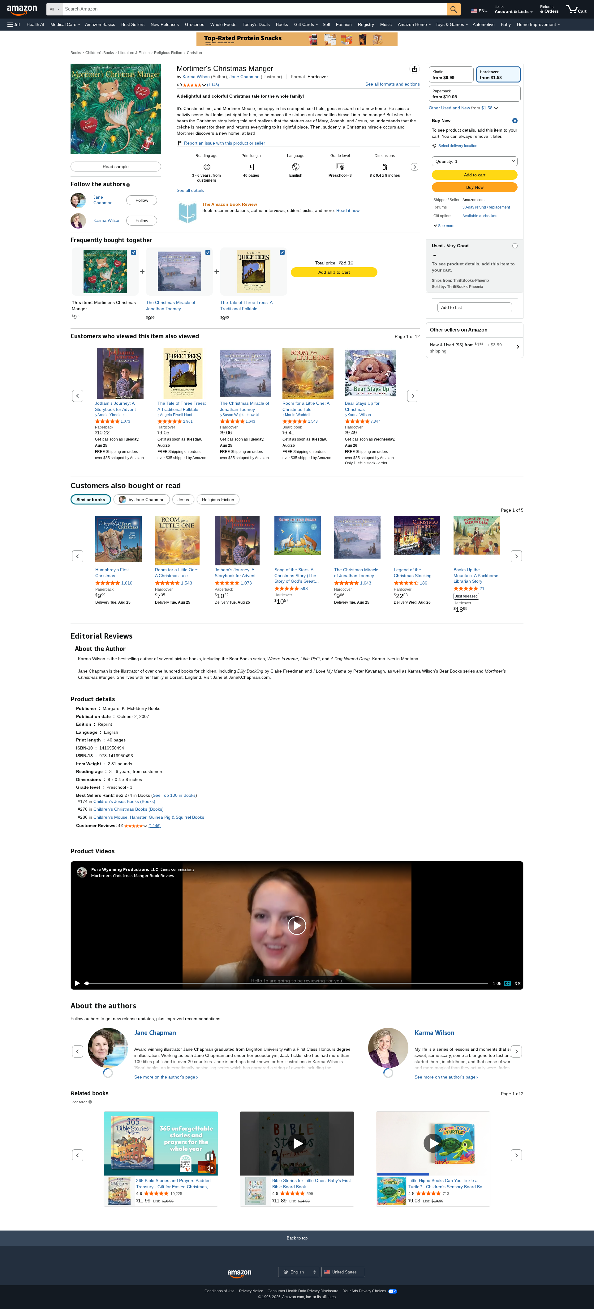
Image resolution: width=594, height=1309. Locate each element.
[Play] (76, 983)
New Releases (165, 24)
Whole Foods (223, 24)
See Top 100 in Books (174, 795)
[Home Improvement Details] (558, 24)
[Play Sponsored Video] (297, 1144)
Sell (326, 24)
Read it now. (348, 210)
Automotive (484, 24)
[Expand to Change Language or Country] (486, 11)
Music (386, 24)
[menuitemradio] (507, 983)
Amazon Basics (100, 24)
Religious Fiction (168, 53)
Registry (366, 24)
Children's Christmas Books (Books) (128, 809)
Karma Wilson (196, 76)
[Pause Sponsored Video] (210, 1157)
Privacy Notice (251, 1291)
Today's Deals (256, 24)
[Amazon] (22, 9)
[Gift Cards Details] (317, 24)
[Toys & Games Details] (467, 24)
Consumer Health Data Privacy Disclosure (303, 1291)
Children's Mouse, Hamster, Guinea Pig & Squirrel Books (148, 817)
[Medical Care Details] (79, 24)
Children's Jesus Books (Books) (124, 801)
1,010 (126, 583)
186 (423, 583)
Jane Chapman (245, 76)
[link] (179, 271)
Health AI (35, 24)
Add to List (451, 307)
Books (282, 24)
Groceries (194, 24)
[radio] (451, 74)
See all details (190, 190)
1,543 (186, 583)
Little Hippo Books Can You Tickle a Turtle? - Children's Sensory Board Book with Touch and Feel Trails (447, 1184)
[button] (14, 25)
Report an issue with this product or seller (224, 143)
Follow (142, 200)
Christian (194, 53)
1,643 (365, 583)
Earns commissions (177, 869)
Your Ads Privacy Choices (364, 1291)
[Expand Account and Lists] (531, 12)
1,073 (246, 583)
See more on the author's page (164, 1077)
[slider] (286, 983)
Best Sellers (132, 24)
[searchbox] (254, 9)
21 (482, 588)
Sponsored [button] (79, 1102)
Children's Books (99, 53)
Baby (506, 24)
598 (304, 588)
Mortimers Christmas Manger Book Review (132, 875)
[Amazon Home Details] (429, 24)
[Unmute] (517, 983)
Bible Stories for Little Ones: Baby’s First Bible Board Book (311, 1183)
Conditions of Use (219, 1291)
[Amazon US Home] (239, 1274)
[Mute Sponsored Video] (210, 1168)
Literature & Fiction (134, 53)
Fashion (344, 24)
